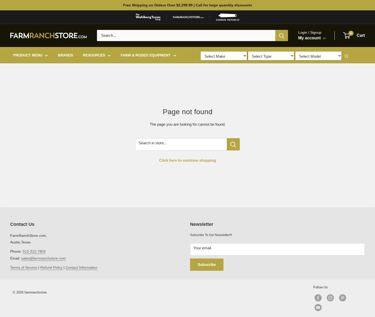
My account (310, 38)
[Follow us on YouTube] (336, 307)
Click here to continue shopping (187, 160)
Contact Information (81, 267)
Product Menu (27, 55)
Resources (94, 55)
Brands (65, 55)
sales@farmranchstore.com (43, 258)
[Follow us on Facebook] (318, 297)
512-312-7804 (34, 251)
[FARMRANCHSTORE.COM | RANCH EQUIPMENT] (188, 17)
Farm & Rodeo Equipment (146, 55)
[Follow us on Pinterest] (342, 297)
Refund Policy (51, 267)
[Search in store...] (233, 144)
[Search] (281, 35)
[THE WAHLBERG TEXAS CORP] (148, 17)
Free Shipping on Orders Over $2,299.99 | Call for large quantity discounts (187, 5)
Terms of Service (23, 267)
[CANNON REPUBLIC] (227, 17)
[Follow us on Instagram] (330, 297)
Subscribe (207, 264)
